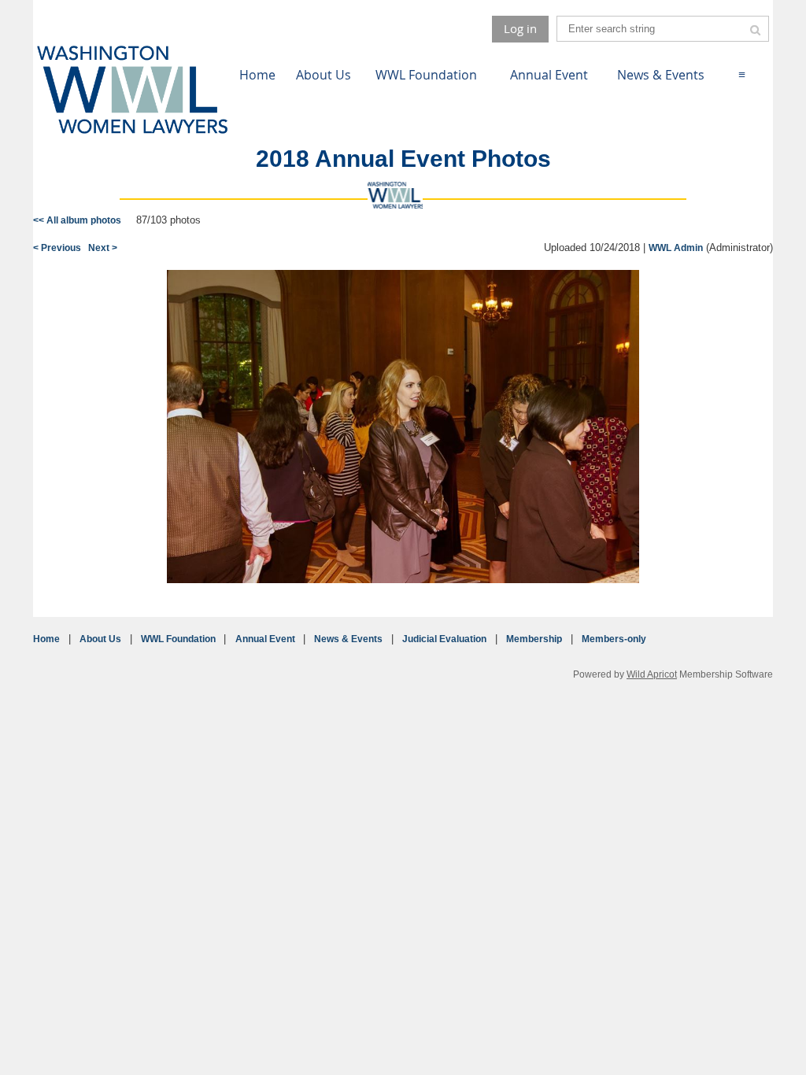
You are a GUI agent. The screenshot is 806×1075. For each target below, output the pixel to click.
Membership (534, 639)
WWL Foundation (178, 639)
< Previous (57, 247)
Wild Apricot (652, 674)
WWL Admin (676, 247)
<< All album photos (77, 220)
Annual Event (265, 639)
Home (46, 639)
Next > (102, 247)
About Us (100, 639)
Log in (520, 28)
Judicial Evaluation (444, 639)
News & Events (348, 639)
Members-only (614, 639)
